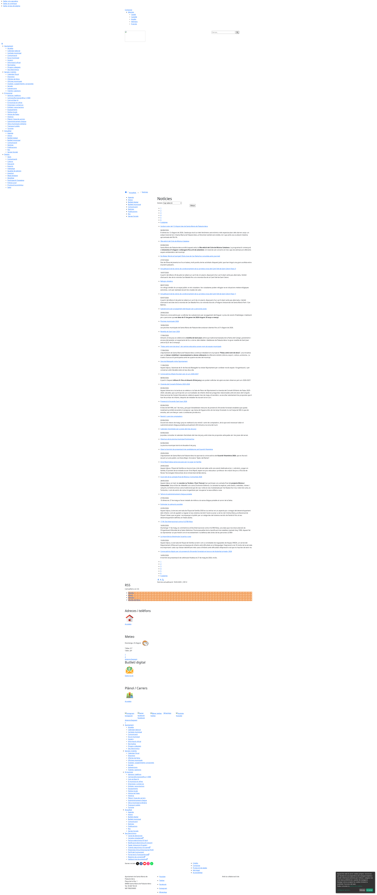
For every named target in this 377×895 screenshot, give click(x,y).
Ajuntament (129, 725)
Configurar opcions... (344, 890)
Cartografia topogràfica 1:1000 (139, 777)
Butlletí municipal (134, 204)
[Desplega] (138, 193)
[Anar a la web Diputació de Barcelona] (237, 882)
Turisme (131, 807)
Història (131, 796)
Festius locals (133, 791)
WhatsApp (167, 713)
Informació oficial (134, 741)
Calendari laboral (134, 730)
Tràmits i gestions (134, 770)
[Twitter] (138, 863)
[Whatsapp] (151, 863)
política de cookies (356, 886)
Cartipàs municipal (135, 732)
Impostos (131, 756)
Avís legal (196, 870)
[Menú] (2, 44)
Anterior (128, 659)
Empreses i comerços (136, 784)
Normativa (132, 744)
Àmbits (159, 203)
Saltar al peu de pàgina (11, 6)
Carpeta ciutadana (135, 838)
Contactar (128, 10)
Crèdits (195, 863)
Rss (129, 214)
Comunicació (133, 207)
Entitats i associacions (136, 786)
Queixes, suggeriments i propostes (141, 763)
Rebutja (362, 890)
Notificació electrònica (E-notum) (140, 843)
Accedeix (128, 624)
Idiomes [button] (131, 12)
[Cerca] (237, 32)
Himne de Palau (134, 793)
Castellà (134, 17)
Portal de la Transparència (137, 854)
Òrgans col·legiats (134, 746)
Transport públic (134, 805)
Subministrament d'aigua (137, 800)
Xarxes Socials (133, 216)
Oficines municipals (135, 760)
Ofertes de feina (134, 600)
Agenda (131, 197)
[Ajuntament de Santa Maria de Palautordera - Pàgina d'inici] (135, 36)
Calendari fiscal (133, 753)
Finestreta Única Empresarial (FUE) (141, 850)
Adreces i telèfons (134, 774)
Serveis (130, 765)
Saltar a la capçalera (10, 1)
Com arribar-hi (133, 779)
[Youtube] (145, 863)
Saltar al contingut (10, 3)
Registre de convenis (135, 857)
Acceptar (369, 890)
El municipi (129, 772)
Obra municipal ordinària (137, 803)
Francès (134, 24)
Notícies (145, 192)
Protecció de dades (200, 868)
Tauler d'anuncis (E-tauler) (137, 845)
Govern (131, 739)
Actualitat (132, 193)
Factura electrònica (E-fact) (138, 840)
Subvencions (132, 767)
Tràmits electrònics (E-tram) (138, 847)
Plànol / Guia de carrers (136, 798)
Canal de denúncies (135, 836)
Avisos (130, 200)
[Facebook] (141, 863)
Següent (134, 659)
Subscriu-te (129, 676)
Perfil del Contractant (136, 852)
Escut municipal (134, 737)
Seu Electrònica (133, 748)
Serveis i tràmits (131, 751)
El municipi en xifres (135, 781)
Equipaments (133, 789)
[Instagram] (148, 863)
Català (133, 14)
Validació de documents (137, 859)
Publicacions (132, 211)
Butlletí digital (133, 202)
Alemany (134, 22)
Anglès (133, 19)
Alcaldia (131, 727)
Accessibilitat (197, 873)
